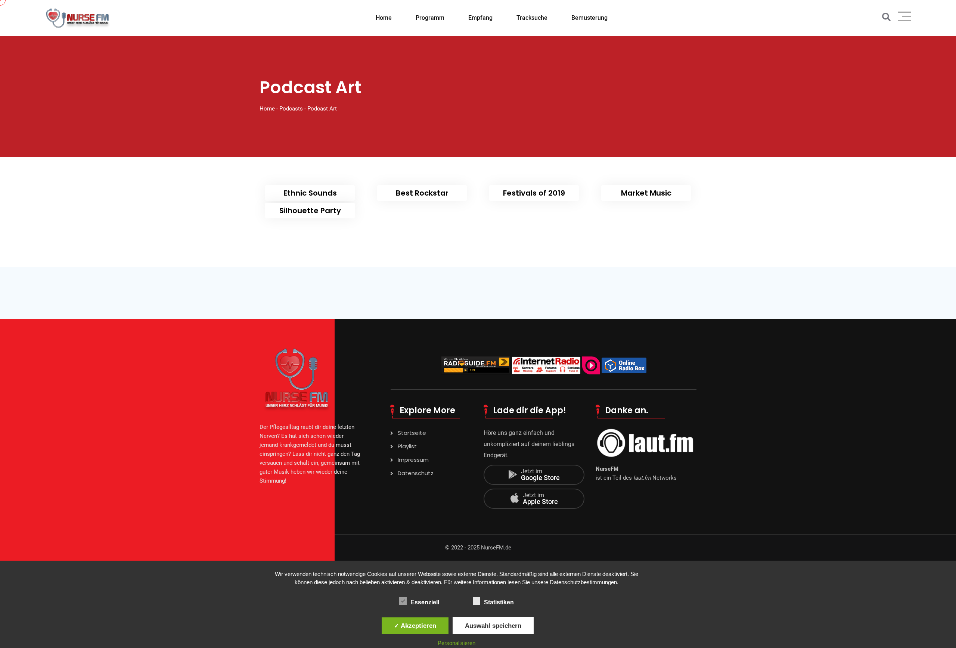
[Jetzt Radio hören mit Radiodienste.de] (591, 364)
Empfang (480, 17)
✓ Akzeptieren (415, 625)
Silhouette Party (310, 210)
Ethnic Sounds (310, 193)
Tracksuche (531, 17)
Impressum (413, 460)
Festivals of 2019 (534, 193)
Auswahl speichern (493, 625)
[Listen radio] (475, 364)
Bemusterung (589, 17)
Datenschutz (416, 473)
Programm (430, 17)
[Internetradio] (624, 364)
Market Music (646, 193)
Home (384, 17)
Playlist (407, 446)
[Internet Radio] (546, 364)
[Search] (886, 17)
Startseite (412, 433)
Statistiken (499, 602)
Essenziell (424, 602)
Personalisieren (456, 643)
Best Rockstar (422, 193)
